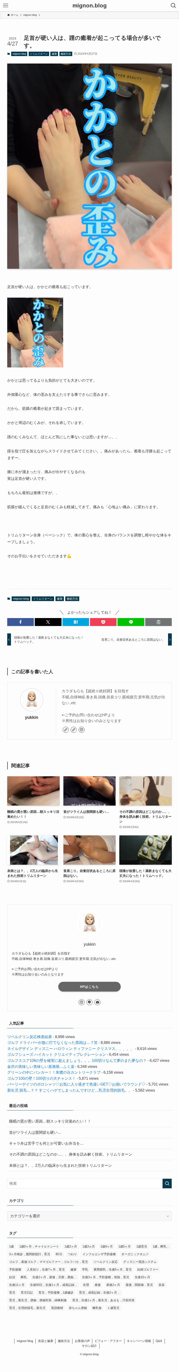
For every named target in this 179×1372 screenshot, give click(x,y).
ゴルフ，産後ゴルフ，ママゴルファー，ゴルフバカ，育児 (48, 1262)
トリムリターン (39, 53)
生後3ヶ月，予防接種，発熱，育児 (105, 1277)
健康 (54, 53)
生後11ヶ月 (16, 1285)
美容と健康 (45, 1341)
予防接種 (15, 1269)
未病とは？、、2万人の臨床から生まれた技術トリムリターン (60, 1165)
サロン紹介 (89, 1346)
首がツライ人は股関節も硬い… (35, 1132)
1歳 (11, 1246)
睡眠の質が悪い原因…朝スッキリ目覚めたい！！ (50, 1121)
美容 (161, 1285)
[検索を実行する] (167, 1183)
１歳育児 (113, 1308)
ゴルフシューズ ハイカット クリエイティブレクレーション (56, 1054)
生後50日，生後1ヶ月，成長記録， (53, 1285)
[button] (20, 622)
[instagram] (82, 730)
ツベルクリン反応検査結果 (29, 1037)
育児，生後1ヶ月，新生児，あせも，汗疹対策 (103, 1300)
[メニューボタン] (5, 5)
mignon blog (19, 53)
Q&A (159, 1341)
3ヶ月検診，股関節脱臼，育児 (29, 1254)
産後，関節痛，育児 (139, 1285)
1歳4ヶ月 (106, 1246)
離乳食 (97, 1308)
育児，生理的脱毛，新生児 (27, 1308)
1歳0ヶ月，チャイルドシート (39, 1246)
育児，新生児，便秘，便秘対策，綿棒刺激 (38, 1300)
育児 (12, 1292)
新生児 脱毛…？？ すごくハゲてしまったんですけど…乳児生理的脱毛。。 (69, 1090)
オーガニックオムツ (135, 1254)
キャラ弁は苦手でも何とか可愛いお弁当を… (46, 1143)
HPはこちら (89, 987)
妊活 (12, 1277)
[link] (66, 730)
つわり (72, 1254)
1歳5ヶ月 (124, 1246)
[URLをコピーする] (158, 622)
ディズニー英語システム (140, 1262)
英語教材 (57, 1308)
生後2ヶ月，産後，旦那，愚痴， (54, 1277)
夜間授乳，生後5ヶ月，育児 (113, 1269)
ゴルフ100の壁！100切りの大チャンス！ (41, 1078)
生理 (86, 1285)
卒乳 (85, 1269)
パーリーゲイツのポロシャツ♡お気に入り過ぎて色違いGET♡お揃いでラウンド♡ (76, 1084)
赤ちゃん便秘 (78, 1308)
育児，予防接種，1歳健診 (55, 1292)
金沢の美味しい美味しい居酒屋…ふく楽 (40, 1067)
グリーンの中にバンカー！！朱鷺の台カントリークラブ (53, 1072)
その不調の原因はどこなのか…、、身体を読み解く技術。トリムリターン (70, 1154)
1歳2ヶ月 (71, 1246)
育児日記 (27, 1292)
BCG (59, 1254)
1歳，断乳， (161, 1246)
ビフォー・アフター (108, 1341)
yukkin (31, 717)
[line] (89, 1002)
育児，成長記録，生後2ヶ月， (99, 1292)
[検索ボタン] (173, 5)
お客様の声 (82, 1341)
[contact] (97, 1002)
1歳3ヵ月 (89, 1246)
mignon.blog (89, 5)
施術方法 (66, 53)
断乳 (24, 1277)
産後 (98, 1285)
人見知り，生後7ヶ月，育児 (46, 1269)
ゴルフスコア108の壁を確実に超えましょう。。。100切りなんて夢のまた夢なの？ (77, 1061)
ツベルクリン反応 (105, 1262)
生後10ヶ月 (142, 1277)
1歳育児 (141, 1246)
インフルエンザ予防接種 (99, 1254)
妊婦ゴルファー (147, 1269)
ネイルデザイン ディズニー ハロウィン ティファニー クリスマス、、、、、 (70, 1049)
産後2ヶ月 (113, 1285)
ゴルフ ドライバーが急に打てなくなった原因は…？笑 (52, 1043)
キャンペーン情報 (139, 1341)
